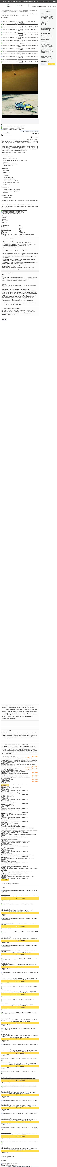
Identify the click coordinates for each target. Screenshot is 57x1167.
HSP (20, 226)
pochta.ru (4, 284)
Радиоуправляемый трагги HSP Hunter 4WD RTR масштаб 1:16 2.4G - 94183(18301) (18, 1063)
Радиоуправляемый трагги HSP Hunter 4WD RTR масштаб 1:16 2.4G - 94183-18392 (18, 991)
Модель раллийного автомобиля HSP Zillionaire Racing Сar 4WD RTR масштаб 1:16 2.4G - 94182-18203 (20, 1020)
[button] (2, 6)
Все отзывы (44, 64)
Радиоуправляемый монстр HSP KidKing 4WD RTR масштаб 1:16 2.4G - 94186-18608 (19, 1050)
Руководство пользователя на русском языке (11, 129)
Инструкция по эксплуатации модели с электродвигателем (14, 125)
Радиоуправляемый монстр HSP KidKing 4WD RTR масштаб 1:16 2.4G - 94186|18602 (19, 1134)
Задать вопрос (4, 879)
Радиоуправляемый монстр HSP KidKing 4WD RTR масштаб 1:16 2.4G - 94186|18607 (19, 978)
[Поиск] (17, 5)
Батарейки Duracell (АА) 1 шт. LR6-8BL (9, 1165)
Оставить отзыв (4, 785)
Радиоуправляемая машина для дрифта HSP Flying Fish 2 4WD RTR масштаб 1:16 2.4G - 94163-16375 (19, 951)
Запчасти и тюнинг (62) (20, 23)
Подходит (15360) (4, 1164)
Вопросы (5, 222)
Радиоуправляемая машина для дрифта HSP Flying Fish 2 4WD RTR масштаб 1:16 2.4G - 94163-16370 (19, 965)
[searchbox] (22, 5)
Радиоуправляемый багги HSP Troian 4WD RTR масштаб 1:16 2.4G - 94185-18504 (18, 1092)
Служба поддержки (33, 1)
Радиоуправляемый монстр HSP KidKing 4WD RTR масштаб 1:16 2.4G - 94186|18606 (19, 1119)
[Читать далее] (45, 52)
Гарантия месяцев (7, 135)
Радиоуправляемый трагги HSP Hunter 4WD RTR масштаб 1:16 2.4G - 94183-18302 (18, 1105)
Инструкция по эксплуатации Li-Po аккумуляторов (12, 127)
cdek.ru (3, 276)
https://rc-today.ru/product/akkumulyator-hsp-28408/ (20, 841)
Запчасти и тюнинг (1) (5, 950)
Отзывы (5, 220)
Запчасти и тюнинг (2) (5, 895)
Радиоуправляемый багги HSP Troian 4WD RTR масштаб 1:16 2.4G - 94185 (17, 910)
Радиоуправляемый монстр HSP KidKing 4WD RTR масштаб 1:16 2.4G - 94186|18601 (19, 1148)
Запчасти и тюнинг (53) (5, 1018)
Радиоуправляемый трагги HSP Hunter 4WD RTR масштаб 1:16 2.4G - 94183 (17, 1004)
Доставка (4, 217)
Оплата (4, 219)
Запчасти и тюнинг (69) (5, 909)
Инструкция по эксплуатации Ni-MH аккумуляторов (13, 128)
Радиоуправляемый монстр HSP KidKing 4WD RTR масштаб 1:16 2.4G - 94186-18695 (19, 938)
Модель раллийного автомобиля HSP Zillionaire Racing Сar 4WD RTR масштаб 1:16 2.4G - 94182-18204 (20, 1036)
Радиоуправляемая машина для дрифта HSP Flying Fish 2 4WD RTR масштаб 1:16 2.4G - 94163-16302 (19, 896)
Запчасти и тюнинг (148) (6, 937)
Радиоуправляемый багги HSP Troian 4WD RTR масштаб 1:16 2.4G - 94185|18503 (18, 1078)
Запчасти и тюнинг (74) (5, 990)
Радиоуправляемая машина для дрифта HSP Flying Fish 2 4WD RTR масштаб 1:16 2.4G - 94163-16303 (19, 924)
